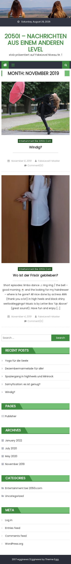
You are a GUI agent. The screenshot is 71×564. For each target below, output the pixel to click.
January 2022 (13, 440)
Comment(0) (35, 165)
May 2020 (11, 456)
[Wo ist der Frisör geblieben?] (35, 219)
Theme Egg (52, 559)
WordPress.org (14, 544)
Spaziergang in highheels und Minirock (29, 376)
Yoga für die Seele (16, 360)
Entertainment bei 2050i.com (35, 141)
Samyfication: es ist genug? (22, 384)
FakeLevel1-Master (49, 161)
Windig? (35, 147)
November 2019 (15, 464)
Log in (8, 520)
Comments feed (16, 536)
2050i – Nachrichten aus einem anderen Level (36, 42)
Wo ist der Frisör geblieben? (35, 275)
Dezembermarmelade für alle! (24, 368)
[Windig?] (35, 108)
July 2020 (11, 448)
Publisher (10, 416)
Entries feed (12, 528)
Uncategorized (14, 496)
